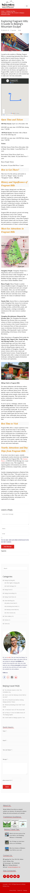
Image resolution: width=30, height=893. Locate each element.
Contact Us (19, 890)
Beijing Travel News (9, 597)
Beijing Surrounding (9, 593)
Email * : (5, 740)
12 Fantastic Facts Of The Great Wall (14, 709)
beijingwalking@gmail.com (14, 867)
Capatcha (3, 551)
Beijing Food (7, 589)
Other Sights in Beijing (11, 583)
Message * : (5, 759)
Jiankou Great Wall (10, 603)
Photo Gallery (7, 616)
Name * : (5, 731)
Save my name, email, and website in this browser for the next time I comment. (15, 540)
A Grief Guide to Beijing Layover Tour (14, 717)
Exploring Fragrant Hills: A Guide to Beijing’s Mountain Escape (14, 23)
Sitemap (25, 890)
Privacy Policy (13, 890)
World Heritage (10, 586)
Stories (6, 623)
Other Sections (10, 613)
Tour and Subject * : (8, 750)
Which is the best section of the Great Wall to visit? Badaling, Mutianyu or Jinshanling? (17, 835)
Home (2, 11)
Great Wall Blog (8, 600)
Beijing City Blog (10, 11)
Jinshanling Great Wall (11, 606)
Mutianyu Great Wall (11, 609)
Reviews (6, 620)
